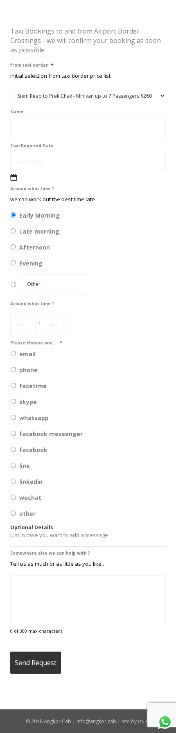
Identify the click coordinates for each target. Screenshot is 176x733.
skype (28, 402)
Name (16, 112)
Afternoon (34, 247)
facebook (33, 450)
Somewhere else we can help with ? (50, 553)
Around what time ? (32, 188)
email (27, 354)
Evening (31, 263)
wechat (30, 497)
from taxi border (31, 65)
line (24, 466)
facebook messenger (51, 434)
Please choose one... (36, 343)
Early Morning (39, 215)
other (27, 513)
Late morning (39, 231)
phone (28, 370)
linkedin (31, 482)
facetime (33, 386)
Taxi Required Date (32, 145)
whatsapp (34, 418)
